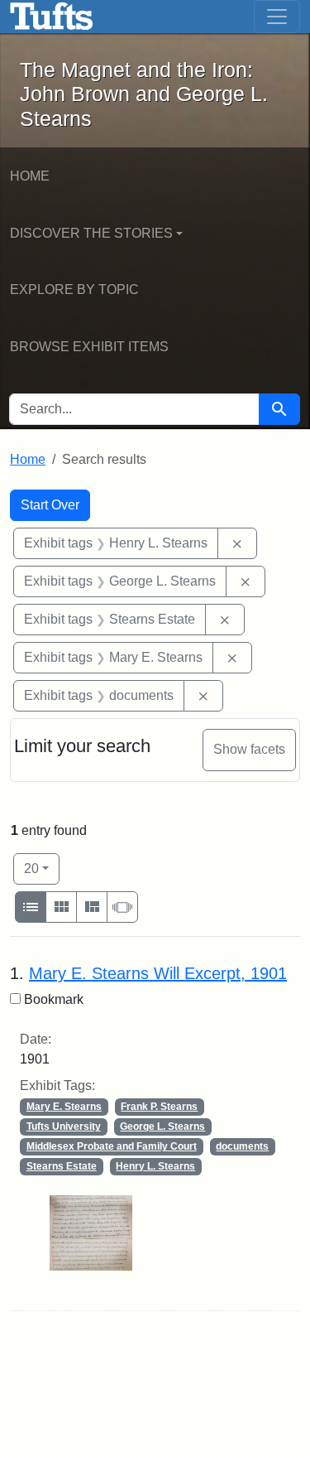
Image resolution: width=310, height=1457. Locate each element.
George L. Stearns (162, 1126)
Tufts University (63, 1126)
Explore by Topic (74, 289)
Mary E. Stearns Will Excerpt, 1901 (158, 973)
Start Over (50, 505)
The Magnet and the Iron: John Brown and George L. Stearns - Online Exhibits (51, 16)
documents (242, 1146)
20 (42, 868)
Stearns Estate (61, 1166)
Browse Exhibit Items (89, 347)
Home (30, 176)
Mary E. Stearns (64, 1106)
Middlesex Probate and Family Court (111, 1146)
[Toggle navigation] (277, 16)
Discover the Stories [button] (91, 233)
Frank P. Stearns (159, 1106)
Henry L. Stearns (155, 1166)
